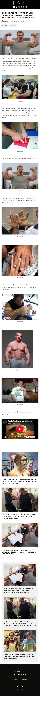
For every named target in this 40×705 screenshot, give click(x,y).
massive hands (21, 447)
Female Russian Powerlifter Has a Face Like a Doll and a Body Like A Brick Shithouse (19, 481)
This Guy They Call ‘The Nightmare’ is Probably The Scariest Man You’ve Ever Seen (19, 516)
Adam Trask (8, 21)
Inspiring (13, 25)
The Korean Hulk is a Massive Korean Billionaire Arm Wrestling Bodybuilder (19, 552)
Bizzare (4, 25)
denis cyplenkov (8, 447)
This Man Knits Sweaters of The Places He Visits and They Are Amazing (19, 656)
